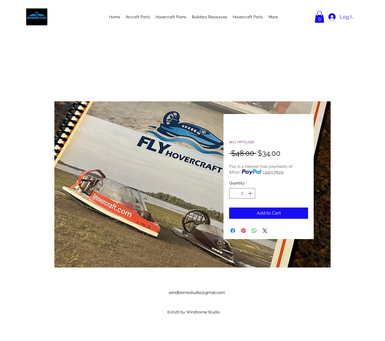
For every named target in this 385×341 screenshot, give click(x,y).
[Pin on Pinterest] (243, 230)
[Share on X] (265, 230)
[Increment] (250, 193)
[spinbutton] (242, 193)
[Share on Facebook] (232, 230)
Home (77, 81)
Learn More (273, 172)
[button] (319, 17)
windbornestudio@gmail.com (197, 292)
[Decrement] (233, 193)
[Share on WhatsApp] (254, 230)
